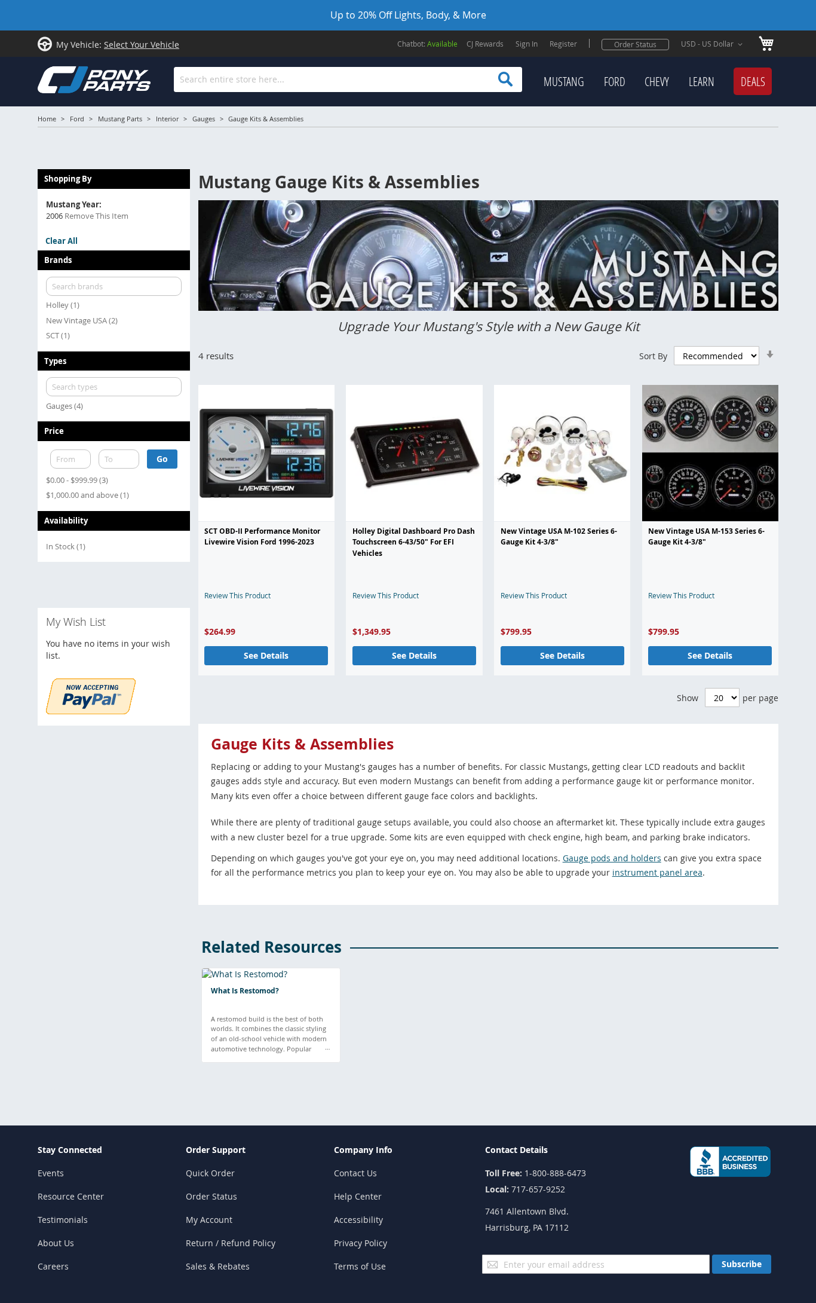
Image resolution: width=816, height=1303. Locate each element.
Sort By (653, 356)
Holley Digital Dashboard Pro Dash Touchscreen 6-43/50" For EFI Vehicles (413, 542)
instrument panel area (657, 872)
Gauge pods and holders (612, 858)
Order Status (635, 44)
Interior (167, 118)
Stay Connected (70, 1149)
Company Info (363, 1149)
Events (51, 1173)
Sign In (527, 43)
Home (47, 118)
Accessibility (358, 1219)
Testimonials (63, 1219)
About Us (56, 1243)
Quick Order (210, 1173)
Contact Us (355, 1173)
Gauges (203, 118)
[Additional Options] (91, 711)
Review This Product (237, 595)
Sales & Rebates (218, 1266)
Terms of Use (360, 1266)
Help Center (358, 1196)
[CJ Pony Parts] (67, 78)
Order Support (216, 1149)
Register (563, 43)
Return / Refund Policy (230, 1243)
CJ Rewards (485, 43)
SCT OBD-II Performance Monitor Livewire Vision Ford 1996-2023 (262, 536)
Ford (77, 118)
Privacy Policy (360, 1243)
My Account (209, 1219)
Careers (53, 1266)
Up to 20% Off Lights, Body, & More (408, 15)
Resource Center (71, 1196)
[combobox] (348, 79)
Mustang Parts (120, 118)
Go (162, 458)
